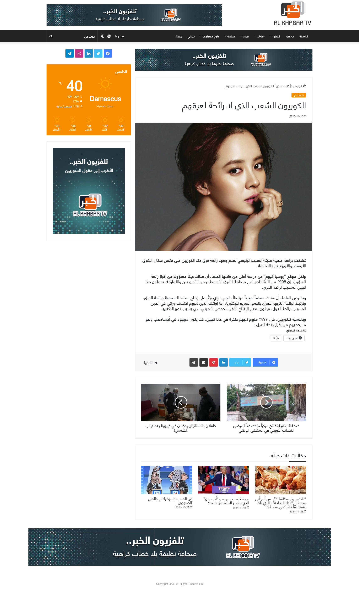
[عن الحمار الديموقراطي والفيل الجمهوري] (166, 480)
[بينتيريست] (213, 362)
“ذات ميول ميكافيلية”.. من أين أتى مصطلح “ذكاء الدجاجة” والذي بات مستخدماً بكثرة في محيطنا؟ (280, 502)
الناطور (276, 36)
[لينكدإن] (223, 362)
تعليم (246, 36)
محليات (260, 36)
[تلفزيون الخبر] (291, 13)
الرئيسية (304, 36)
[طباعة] (193, 362)
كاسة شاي (283, 85)
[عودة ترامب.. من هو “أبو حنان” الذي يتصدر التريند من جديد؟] (223, 480)
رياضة (179, 36)
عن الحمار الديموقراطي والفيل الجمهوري (170, 500)
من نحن (290, 36)
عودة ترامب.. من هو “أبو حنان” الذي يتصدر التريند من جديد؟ (226, 500)
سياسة (231, 36)
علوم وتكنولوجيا (211, 36)
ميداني (191, 36)
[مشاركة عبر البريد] (203, 362)
